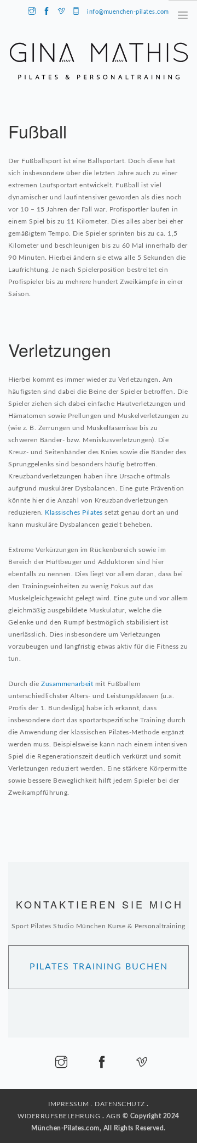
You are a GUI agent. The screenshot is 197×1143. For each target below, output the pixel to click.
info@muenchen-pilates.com (128, 12)
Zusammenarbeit (67, 684)
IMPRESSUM (68, 1104)
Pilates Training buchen (99, 966)
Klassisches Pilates (74, 512)
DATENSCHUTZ (120, 1104)
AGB (113, 1116)
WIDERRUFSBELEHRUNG (59, 1116)
